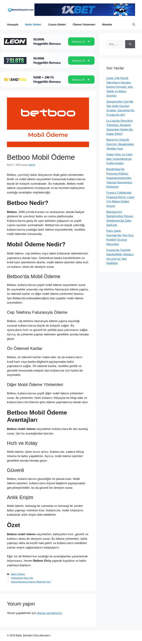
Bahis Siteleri (33, 24)
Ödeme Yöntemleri (84, 24)
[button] (134, 24)
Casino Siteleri (57, 24)
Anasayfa (12, 24)
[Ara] (130, 44)
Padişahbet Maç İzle (22, 578)
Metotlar (107, 24)
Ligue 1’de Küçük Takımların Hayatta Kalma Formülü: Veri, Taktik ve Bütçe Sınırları (120, 86)
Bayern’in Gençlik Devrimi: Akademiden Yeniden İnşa (120, 144)
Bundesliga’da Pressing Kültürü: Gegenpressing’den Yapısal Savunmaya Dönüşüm (119, 178)
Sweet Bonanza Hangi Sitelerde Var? (31, 581)
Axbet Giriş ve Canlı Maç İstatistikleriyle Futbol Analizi (119, 159)
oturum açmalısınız (49, 613)
